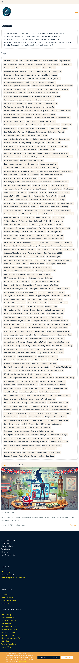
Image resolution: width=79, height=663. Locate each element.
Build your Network (11, 239)
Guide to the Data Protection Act (59, 260)
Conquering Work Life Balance (55, 417)
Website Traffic (51, 196)
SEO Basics (45, 185)
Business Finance (9, 39)
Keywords (62, 196)
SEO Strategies (21, 196)
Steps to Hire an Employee (32, 285)
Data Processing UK (53, 257)
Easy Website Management (13, 367)
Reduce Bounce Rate (28, 249)
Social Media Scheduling (30, 370)
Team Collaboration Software (14, 306)
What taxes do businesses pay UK (36, 111)
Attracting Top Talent (51, 285)
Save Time (36, 185)
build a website (33, 175)
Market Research (53, 64)
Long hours (16, 424)
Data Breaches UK (38, 257)
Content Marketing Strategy (32, 349)
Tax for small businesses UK (14, 107)
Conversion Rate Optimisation (48, 242)
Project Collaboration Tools (37, 303)
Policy (19, 638)
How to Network (27, 232)
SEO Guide (55, 185)
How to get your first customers (15, 328)
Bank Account (66, 125)
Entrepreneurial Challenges (45, 452)
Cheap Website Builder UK (13, 360)
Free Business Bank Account (14, 135)
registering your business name (15, 103)
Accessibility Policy (8, 632)
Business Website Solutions (48, 356)
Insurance (29, 118)
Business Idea (36, 68)
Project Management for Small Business (37, 388)
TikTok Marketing (58, 217)
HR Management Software (42, 267)
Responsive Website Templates (59, 360)
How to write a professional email (16, 378)
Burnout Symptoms (54, 424)
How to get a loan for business (15, 153)
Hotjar (72, 249)
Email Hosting (22, 203)
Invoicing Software (55, 189)
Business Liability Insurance (14, 118)
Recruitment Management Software (36, 317)
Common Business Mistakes (34, 313)
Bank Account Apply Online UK (36, 128)
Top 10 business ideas (49, 61)
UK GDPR (27, 257)
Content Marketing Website (53, 349)
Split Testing (32, 246)
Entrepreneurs (9, 228)
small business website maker (51, 175)
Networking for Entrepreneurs (30, 239)
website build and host (12, 178)
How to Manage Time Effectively (15, 403)
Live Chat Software (54, 324)
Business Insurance (48, 114)
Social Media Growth (31, 210)
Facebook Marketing (45, 214)
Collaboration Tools (40, 221)
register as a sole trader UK (37, 89)
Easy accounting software (48, 164)
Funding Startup (39, 143)
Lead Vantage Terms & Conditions (13, 578)
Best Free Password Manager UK (37, 435)
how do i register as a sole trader (43, 82)
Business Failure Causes (34, 306)
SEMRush (60, 353)
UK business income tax (31, 114)
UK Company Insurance (51, 125)
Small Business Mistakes (54, 313)
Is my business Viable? (26, 64)
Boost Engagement (45, 246)
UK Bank (21, 128)
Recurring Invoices (27, 189)
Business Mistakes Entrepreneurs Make (50, 310)
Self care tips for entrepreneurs (59, 395)
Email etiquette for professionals (39, 374)
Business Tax (55, 39)
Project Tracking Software (28, 392)
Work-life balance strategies (49, 392)
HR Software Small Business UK (15, 278)
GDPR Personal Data (37, 264)
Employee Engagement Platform (38, 274)
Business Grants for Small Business (45, 139)
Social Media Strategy (62, 210)
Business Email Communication (52, 370)
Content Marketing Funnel (41, 346)
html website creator (29, 182)
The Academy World (63, 228)
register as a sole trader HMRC (15, 89)
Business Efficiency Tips (12, 410)
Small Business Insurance (35, 121)
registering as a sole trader (58, 89)
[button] (2, 2)
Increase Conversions (11, 249)
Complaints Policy (7, 635)
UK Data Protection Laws (13, 257)
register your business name (44, 100)
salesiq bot (66, 324)
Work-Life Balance (28, 424)
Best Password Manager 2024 (14, 438)
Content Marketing (31, 36)
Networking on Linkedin (12, 242)
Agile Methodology (11, 392)
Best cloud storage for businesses (16, 442)
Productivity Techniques (37, 403)
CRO (34, 242)
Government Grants (53, 143)
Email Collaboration (11, 207)
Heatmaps (7, 246)
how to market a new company (45, 335)
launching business (53, 78)
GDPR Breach (41, 260)
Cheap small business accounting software (19, 171)
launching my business (49, 75)
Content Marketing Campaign (14, 342)
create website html (29, 178)
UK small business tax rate (13, 111)
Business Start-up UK (11, 150)
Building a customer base (59, 328)
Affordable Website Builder (26, 356)
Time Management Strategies (58, 403)
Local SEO (43, 192)
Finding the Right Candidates (39, 289)
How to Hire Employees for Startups (51, 292)
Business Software (10, 456)
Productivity (20, 228)
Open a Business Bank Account (36, 135)
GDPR (33, 260)
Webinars (59, 224)
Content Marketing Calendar (54, 338)
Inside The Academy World (12, 33)
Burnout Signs (41, 424)
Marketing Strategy (10, 45)
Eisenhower (66, 413)
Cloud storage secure (53, 438)
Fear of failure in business (59, 442)
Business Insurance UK (34, 125)
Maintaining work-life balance (57, 420)
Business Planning (49, 68)
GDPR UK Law (9, 267)
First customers (56, 317)
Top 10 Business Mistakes (13, 317)
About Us (4, 595)
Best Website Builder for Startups (44, 363)
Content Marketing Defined (36, 342)
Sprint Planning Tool (60, 388)
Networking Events (11, 235)
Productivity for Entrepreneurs (60, 410)
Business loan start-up (29, 150)
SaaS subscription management (42, 431)
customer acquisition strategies (58, 331)
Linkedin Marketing (27, 217)
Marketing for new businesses (14, 331)
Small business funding (12, 157)
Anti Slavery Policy (8, 623)
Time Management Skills (58, 406)
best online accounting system (15, 175)
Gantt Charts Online (35, 299)
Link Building (8, 200)
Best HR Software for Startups (14, 274)
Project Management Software (15, 299)
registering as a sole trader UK (15, 93)
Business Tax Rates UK (36, 103)
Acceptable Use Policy (9, 629)
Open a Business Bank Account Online (17, 139)
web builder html (45, 182)
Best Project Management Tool (15, 303)
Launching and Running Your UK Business (18, 71)
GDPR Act (7, 264)
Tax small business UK (33, 107)
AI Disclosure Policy (8, 617)
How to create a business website (37, 367)
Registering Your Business (12, 42)
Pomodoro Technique (36, 417)
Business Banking (41, 39)
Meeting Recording (56, 221)
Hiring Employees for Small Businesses (45, 281)
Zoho (27, 33)
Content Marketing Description (58, 342)
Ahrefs (33, 353)
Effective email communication (15, 374)
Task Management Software (58, 303)
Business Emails (9, 385)
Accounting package (11, 160)
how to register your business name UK (18, 100)
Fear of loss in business (12, 449)
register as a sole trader (64, 86)
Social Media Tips (10, 214)
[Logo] (6, 11)
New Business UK (22, 200)
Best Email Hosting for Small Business (42, 203)
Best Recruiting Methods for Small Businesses (20, 292)
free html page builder (12, 182)
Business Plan (41, 64)
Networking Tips (57, 235)
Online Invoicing (10, 192)
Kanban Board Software (12, 388)
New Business (68, 189)
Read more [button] (74, 525)
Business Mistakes (28, 310)
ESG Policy (5, 641)
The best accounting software (14, 167)
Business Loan (64, 139)
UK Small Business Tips (12, 310)
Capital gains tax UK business (60, 111)
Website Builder (9, 356)
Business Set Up (26, 45)
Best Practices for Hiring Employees (16, 281)
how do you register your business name (18, 96)
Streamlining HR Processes (60, 296)
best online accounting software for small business (54, 171)
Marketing (34, 207)
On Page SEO (64, 192)
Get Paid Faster (9, 185)
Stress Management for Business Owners (18, 399)
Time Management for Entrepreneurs (47, 413)
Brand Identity (9, 68)
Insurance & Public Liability (44, 118)
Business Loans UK (10, 143)
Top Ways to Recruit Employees (15, 296)
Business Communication (12, 36)
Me (2, 572)
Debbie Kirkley (9, 512)
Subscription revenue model (14, 435)
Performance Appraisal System (38, 296)
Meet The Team (7, 597)
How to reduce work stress (36, 395)
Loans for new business (60, 153)
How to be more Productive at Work (35, 410)
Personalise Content (35, 253)
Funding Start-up (25, 143)
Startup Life (22, 192)
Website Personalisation (45, 249)
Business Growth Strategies (14, 324)
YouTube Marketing (25, 221)
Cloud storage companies (38, 442)
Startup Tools (32, 192)
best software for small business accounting (42, 167)
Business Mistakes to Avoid (13, 313)
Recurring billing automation (40, 427)
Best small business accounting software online (21, 164)
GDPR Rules (61, 264)
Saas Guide (50, 456)
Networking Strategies (42, 235)
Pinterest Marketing (43, 217)
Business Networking (11, 232)
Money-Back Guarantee (9, 638)
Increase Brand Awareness (64, 214)
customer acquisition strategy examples (18, 335)
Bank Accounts (55, 128)
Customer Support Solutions (35, 324)
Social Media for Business (27, 214)
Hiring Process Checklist (60, 289)
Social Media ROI (47, 210)
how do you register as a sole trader (17, 86)
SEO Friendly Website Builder (61, 367)
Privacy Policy (6, 615)
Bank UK (64, 128)
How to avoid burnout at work (14, 395)
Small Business (41, 189)
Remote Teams (32, 228)
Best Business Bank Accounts (36, 132)
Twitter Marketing (10, 221)
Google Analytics (62, 249)
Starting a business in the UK (30, 61)
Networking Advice (54, 232)
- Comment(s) (20, 525)
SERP (30, 196)
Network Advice (40, 232)
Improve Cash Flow (23, 185)
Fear (58, 452)
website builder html (60, 182)
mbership (7, 572)
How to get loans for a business (39, 153)
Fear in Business (51, 449)
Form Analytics (66, 242)
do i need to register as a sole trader (17, 82)
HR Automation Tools (23, 267)
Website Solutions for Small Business (17, 363)
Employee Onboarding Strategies (15, 289)
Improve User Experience (63, 246)
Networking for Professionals (53, 239)
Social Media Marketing (50, 36)
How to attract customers (59, 321)
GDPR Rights (50, 264)
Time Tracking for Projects (53, 299)
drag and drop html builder (48, 178)
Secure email (24, 207)
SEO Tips (64, 185)
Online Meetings (10, 224)
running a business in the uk (14, 78)
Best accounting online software (31, 160)
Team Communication (46, 228)
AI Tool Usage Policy (8, 620)
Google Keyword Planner (46, 353)
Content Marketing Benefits (13, 338)
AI (50, 45)
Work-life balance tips (37, 420)
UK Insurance (50, 121)
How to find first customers (38, 328)
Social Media (44, 207)
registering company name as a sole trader (43, 93)
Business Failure (51, 306)
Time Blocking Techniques (38, 406)
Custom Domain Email (65, 203)
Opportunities (11, 600)
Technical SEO (39, 196)
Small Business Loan (27, 146)
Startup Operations (37, 456)
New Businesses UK (50, 200)
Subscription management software (16, 431)
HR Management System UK (45, 271)
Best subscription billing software (16, 427)
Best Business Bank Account (14, 132)
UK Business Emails (31, 381)
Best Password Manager (59, 435)
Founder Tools (24, 456)
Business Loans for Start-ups (57, 146)
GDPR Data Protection (20, 264)
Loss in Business (28, 452)
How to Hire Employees (12, 285)
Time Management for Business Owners (18, 413)
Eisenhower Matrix (10, 417)
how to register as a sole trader (43, 86)
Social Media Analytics (12, 370)
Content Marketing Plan (12, 349)
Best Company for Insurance (14, 125)
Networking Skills (26, 235)
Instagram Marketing (11, 217)
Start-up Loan (40, 146)
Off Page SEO (53, 192)
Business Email (9, 203)
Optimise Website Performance (15, 253)
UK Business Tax (48, 107)
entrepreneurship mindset (31, 445)
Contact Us (5, 603)
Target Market (66, 64)
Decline (55, 657)
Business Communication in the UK (52, 381)
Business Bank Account (56, 132)
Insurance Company (63, 118)
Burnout (7, 424)
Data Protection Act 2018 (53, 253)
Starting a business (11, 61)
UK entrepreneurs (10, 64)
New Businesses (35, 200)
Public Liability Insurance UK (14, 121)
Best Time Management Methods (15, 406)
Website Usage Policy (8, 644)
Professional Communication (27, 385)
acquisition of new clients (36, 331)
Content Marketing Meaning (62, 346)
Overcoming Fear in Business (33, 449)
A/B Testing (27, 242)
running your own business (35, 78)
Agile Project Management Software (52, 385)
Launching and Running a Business (58, 42)
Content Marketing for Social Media (16, 353)
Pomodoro (23, 417)
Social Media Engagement (13, 210)
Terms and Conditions (8, 626)
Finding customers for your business (17, 321)
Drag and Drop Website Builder (36, 360)
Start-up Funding (25, 39)
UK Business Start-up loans (31, 157)
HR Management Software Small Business (19, 271)
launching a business (11, 75)
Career (3, 600)
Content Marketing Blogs (34, 338)
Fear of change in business (51, 445)
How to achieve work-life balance (16, 420)
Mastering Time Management (45, 399)
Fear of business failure (12, 452)
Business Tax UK (51, 103)
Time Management (55, 33)
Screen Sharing (34, 224)
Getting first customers (40, 321)
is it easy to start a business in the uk (48, 71)
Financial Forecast (22, 68)
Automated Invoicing (11, 189)
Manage (43, 657)
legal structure (64, 61)
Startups (62, 200)
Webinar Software (48, 224)
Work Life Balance (39, 33)
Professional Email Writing (65, 378)
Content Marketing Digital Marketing (17, 346)
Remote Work (22, 224)
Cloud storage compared (35, 438)
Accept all (67, 657)
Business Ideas (41, 45)
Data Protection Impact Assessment (16, 260)
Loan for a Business (11, 146)
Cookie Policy (23, 661)
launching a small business (30, 75)
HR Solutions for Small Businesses (41, 278)
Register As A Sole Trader (34, 42)
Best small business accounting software (57, 157)
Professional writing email (13, 381)
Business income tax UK (12, 114)
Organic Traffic (9, 196)
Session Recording (19, 246)
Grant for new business (47, 150)
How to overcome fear (12, 445)
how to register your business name (47, 96)
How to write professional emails (42, 378)
